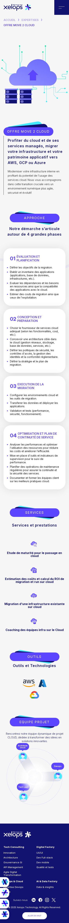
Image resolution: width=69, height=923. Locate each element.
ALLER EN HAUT (34, 916)
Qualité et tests (45, 867)
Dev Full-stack (44, 857)
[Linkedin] (34, 900)
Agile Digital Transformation (12, 873)
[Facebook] (40, 900)
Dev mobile (42, 862)
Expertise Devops (13, 887)
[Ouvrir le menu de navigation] (61, 7)
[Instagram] (47, 900)
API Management (13, 867)
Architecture (10, 857)
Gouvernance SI (12, 862)
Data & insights (45, 887)
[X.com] (54, 900)
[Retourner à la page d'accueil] (17, 10)
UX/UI (39, 852)
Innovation (9, 852)
